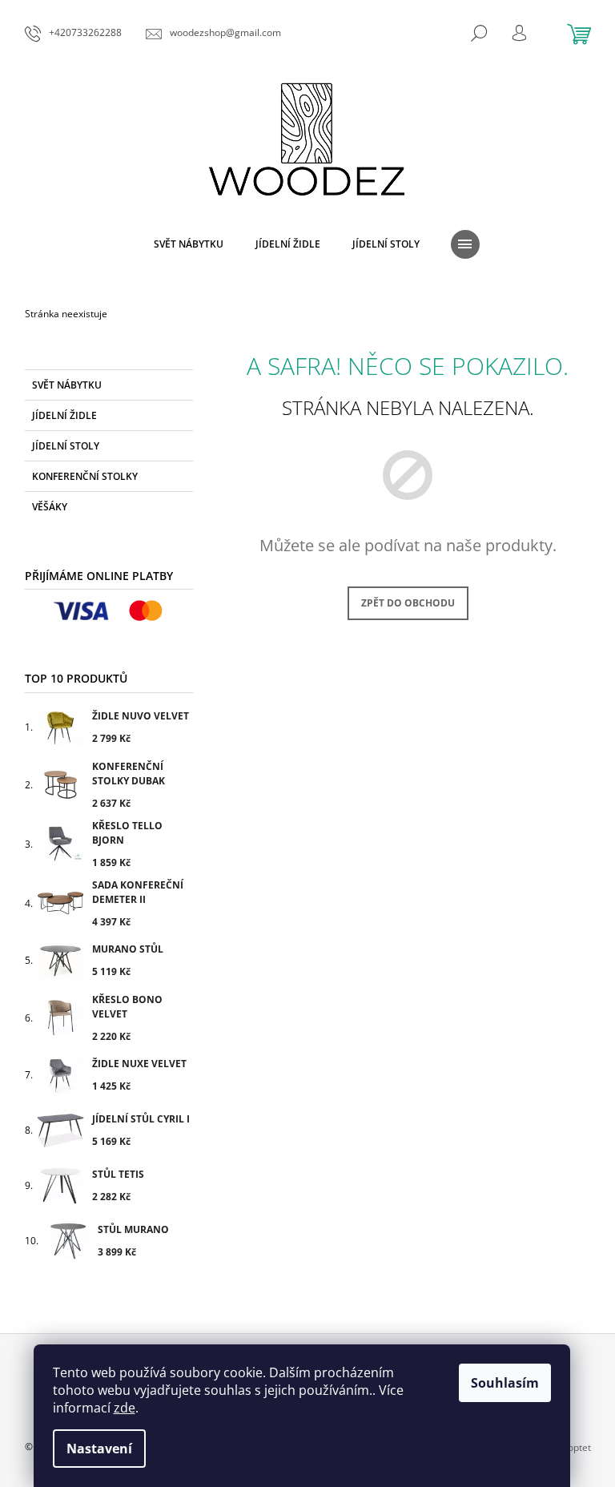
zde (124, 1407)
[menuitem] (188, 244)
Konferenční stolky (85, 476)
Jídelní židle (64, 415)
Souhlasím (505, 1383)
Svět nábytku (67, 385)
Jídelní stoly (65, 446)
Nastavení (99, 1448)
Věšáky (49, 507)
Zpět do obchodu (408, 603)
